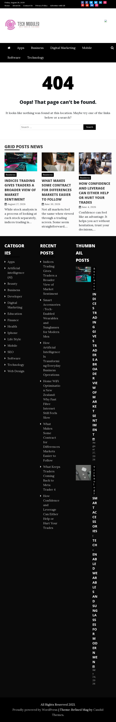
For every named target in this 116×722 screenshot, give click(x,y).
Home (7, 5)
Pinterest (82, 5)
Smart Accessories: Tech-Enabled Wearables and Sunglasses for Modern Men (51, 318)
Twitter (91, 2)
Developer (15, 296)
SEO (11, 352)
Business (37, 48)
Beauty (12, 283)
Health (12, 326)
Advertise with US (57, 5)
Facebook (82, 2)
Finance (13, 320)
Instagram (105, 2)
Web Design (16, 371)
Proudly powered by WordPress (35, 710)
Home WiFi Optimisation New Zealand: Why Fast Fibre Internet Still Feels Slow (51, 399)
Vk (92, 5)
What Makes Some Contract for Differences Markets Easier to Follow (57, 189)
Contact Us (28, 5)
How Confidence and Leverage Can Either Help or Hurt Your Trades (94, 192)
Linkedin (100, 2)
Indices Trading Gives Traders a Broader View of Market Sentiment (20, 189)
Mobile (87, 48)
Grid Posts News (24, 146)
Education (15, 314)
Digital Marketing (62, 48)
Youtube (87, 5)
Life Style (14, 339)
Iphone (13, 333)
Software (14, 57)
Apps (20, 48)
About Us (16, 5)
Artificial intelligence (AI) (16, 272)
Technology (35, 57)
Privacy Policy (41, 5)
